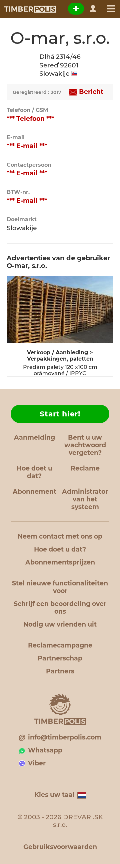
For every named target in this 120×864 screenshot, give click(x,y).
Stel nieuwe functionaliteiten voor (60, 587)
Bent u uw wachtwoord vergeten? (85, 445)
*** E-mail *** (27, 146)
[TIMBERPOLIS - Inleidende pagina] (30, 9)
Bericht (91, 92)
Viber (37, 763)
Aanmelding (34, 437)
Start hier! (60, 413)
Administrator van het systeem (85, 499)
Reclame (85, 468)
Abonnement (34, 491)
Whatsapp (45, 750)
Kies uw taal (54, 795)
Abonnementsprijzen (60, 562)
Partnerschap (60, 658)
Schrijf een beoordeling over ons (60, 607)
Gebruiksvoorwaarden (60, 847)
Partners (60, 671)
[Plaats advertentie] (76, 9)
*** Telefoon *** (30, 119)
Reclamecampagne (60, 645)
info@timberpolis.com (64, 737)
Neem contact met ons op (60, 536)
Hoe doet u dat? (34, 472)
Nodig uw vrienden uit (60, 624)
